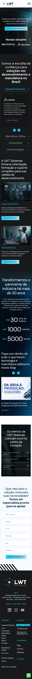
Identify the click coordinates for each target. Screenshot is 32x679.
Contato (20, 659)
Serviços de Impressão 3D (22, 633)
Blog (18, 645)
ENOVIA (3, 638)
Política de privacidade (8, 667)
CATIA (3, 628)
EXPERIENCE (5, 633)
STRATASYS (4, 653)
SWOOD (3, 661)
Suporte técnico (23, 625)
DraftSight (4, 643)
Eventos (20, 649)
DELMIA (3, 636)
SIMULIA (3, 641)
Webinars (20, 652)
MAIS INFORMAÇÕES (10, 218)
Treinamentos (22, 629)
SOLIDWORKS (5, 631)
